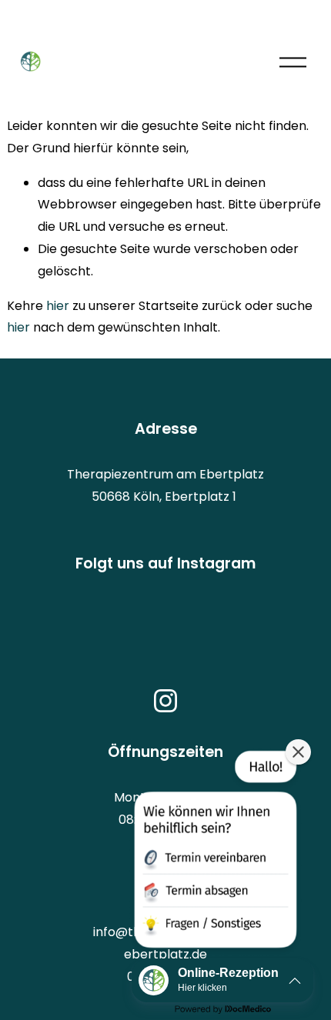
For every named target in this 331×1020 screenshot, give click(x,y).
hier (57, 306)
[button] (214, 852)
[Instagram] (165, 700)
